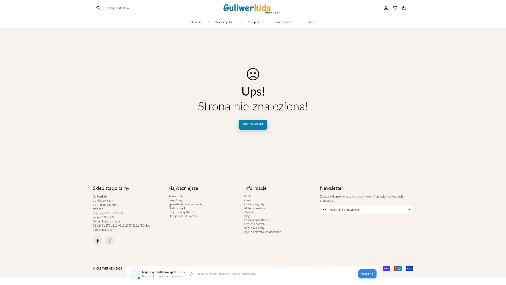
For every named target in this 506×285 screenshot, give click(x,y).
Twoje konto (176, 196)
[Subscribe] (408, 210)
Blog (247, 216)
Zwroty (248, 212)
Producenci (282, 22)
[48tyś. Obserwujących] (97, 240)
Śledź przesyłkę (178, 208)
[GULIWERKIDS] (253, 8)
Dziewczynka (223, 22)
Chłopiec (254, 22)
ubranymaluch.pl (103, 229)
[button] (404, 7)
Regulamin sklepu (254, 228)
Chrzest (310, 22)
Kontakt (249, 196)
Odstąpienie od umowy (183, 216)
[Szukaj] (98, 8)
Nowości (196, 22)
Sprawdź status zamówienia (185, 204)
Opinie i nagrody (254, 204)
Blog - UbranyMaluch (181, 212)
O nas (247, 200)
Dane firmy (175, 200)
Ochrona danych (254, 224)
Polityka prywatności (256, 220)
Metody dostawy (254, 208)
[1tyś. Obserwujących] (109, 240)
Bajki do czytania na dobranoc (262, 232)
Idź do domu (253, 124)
